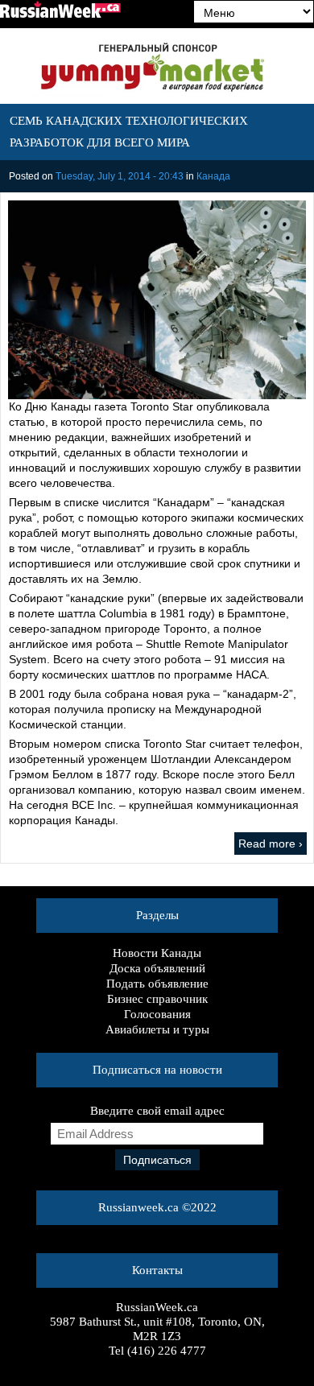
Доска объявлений (157, 968)
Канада (213, 176)
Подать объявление (157, 983)
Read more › (270, 843)
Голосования (157, 1014)
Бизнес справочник (157, 998)
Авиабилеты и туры (157, 1029)
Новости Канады (157, 953)
